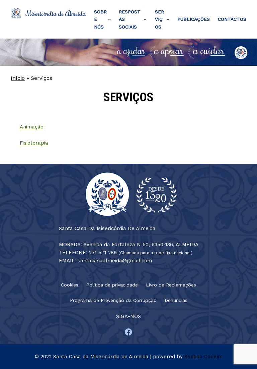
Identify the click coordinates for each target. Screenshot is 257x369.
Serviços (159, 19)
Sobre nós (100, 19)
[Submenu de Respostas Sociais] (145, 19)
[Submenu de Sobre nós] (109, 19)
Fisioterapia (34, 143)
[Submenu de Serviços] (168, 19)
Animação (32, 127)
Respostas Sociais (130, 19)
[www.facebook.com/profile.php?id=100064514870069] (128, 332)
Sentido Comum (203, 357)
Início (18, 78)
